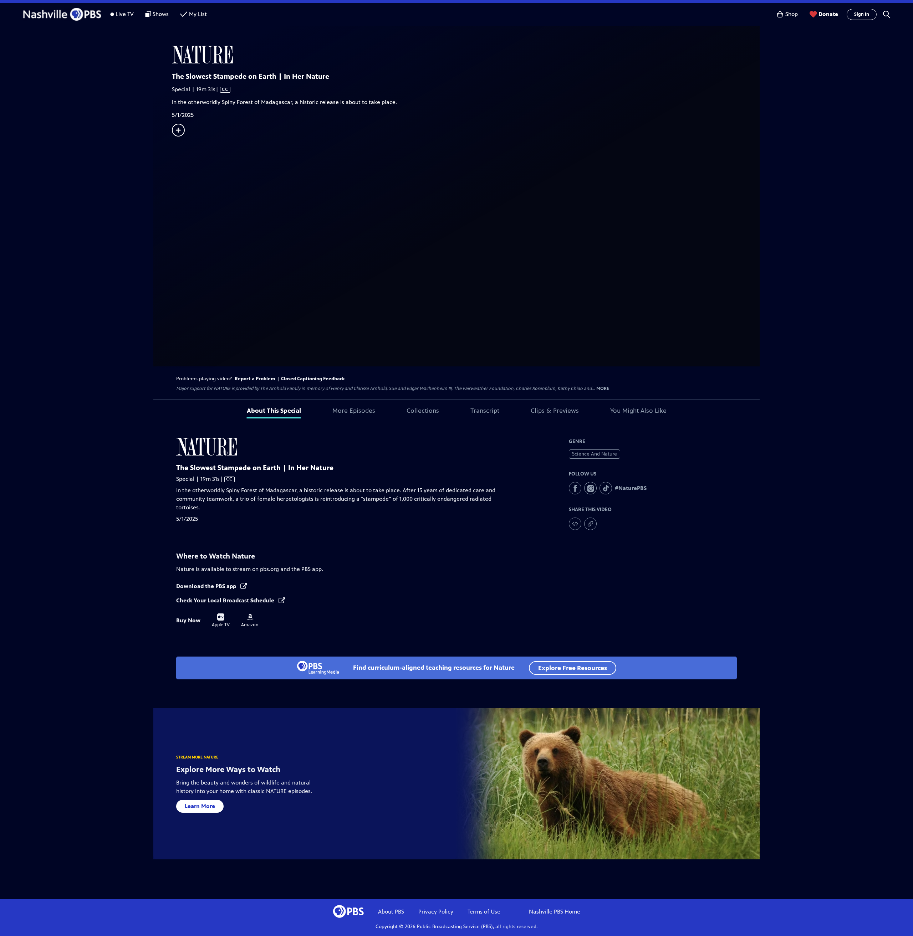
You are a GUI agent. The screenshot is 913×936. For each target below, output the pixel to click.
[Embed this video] (575, 524)
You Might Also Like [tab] (638, 411)
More (602, 388)
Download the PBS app (207, 586)
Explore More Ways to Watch (228, 769)
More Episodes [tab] (353, 411)
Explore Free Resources (572, 668)
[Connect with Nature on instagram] (590, 488)
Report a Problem (255, 379)
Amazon (250, 620)
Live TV (125, 14)
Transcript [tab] (484, 411)
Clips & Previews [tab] (555, 411)
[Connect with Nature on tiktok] (606, 488)
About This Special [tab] (274, 411)
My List (198, 14)
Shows (161, 14)
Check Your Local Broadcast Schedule (226, 600)
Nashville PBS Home (554, 911)
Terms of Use (484, 911)
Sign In (861, 14)
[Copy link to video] (590, 524)
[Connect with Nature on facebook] (575, 488)
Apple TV (221, 620)
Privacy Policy (435, 911)
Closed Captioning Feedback (313, 379)
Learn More (200, 806)
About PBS (391, 911)
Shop (791, 14)
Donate (828, 14)
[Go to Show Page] (466, 54)
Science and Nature (594, 454)
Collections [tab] (423, 411)
